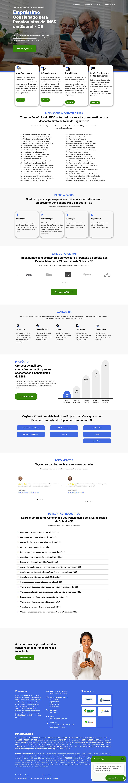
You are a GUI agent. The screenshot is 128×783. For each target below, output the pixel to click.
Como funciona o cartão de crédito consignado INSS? (40, 607)
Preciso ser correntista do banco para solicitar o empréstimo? (43, 597)
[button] (17, 275)
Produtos (76, 4)
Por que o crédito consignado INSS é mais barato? (39, 562)
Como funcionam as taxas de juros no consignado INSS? (41, 557)
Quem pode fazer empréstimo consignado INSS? (38, 537)
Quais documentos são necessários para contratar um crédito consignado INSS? (50, 592)
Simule (98, 4)
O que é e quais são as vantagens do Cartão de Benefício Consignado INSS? (48, 612)
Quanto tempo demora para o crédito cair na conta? (40, 602)
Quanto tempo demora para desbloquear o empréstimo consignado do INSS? (49, 587)
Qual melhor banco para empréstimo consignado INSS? (41, 542)
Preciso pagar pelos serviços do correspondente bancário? (42, 552)
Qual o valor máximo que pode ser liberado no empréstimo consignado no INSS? (50, 567)
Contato (106, 4)
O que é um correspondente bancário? (34, 547)
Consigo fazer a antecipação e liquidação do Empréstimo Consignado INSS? (48, 572)
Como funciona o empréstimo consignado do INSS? (39, 532)
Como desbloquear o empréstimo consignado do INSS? (41, 582)
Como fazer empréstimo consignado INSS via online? (40, 577)
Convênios (87, 4)
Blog (113, 4)
